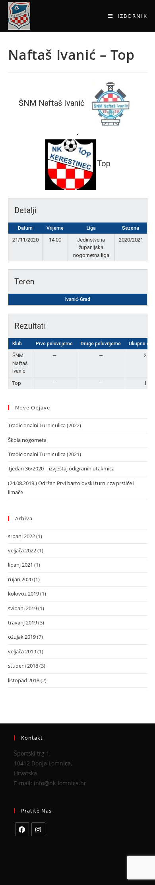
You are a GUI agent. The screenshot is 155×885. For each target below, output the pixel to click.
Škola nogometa (27, 439)
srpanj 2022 (21, 536)
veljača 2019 (22, 651)
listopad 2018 (23, 680)
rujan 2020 (20, 579)
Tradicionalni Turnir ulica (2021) (44, 454)
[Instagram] (38, 829)
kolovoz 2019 (23, 593)
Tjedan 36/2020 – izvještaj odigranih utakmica (61, 468)
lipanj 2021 (20, 564)
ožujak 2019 (22, 636)
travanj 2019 (22, 622)
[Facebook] (22, 829)
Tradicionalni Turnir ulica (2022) (44, 425)
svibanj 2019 (22, 608)
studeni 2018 (23, 665)
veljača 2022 (22, 550)
